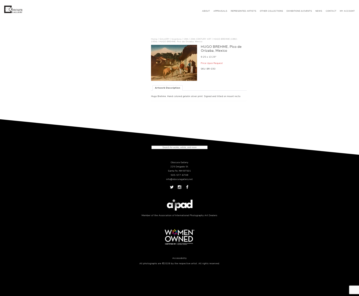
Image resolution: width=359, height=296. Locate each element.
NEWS (319, 11)
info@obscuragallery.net (179, 179)
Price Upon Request (212, 63)
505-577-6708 (179, 175)
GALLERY (165, 39)
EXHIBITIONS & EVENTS (299, 11)
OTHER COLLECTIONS (271, 11)
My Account (347, 11)
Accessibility (179, 258)
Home (154, 39)
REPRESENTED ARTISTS (243, 11)
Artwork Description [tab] (167, 87)
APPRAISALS (220, 11)
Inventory (176, 39)
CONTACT (331, 11)
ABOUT (206, 11)
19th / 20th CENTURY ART (197, 39)
